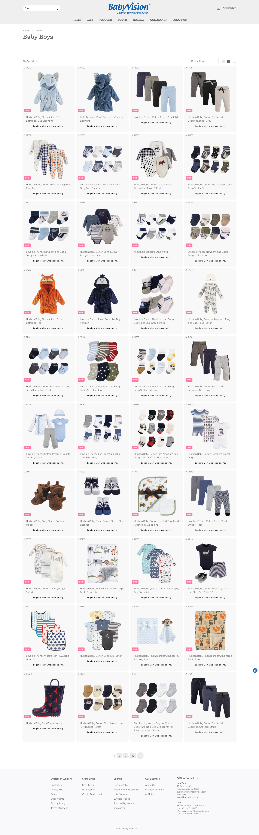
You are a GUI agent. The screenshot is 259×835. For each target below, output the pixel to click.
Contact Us (56, 785)
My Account (88, 789)
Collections (38, 30)
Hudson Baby (121, 785)
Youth (122, 19)
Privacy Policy (58, 803)
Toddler (105, 19)
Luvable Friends (122, 798)
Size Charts (88, 785)
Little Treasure (121, 794)
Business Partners (154, 789)
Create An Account (92, 794)
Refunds (55, 794)
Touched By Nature (124, 803)
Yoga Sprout (120, 807)
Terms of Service (59, 807)
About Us (180, 19)
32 (133, 755)
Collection (158, 19)
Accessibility (57, 789)
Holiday (138, 19)
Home (77, 19)
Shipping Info (57, 798)
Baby (90, 19)
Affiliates (149, 794)
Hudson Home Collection (126, 789)
